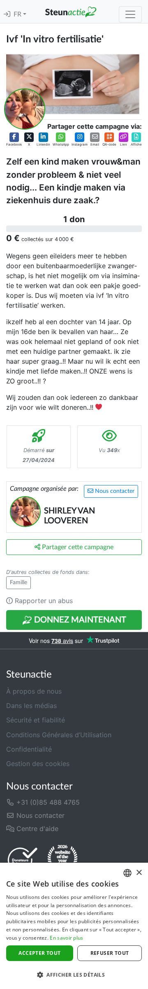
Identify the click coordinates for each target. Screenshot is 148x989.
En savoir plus (66, 937)
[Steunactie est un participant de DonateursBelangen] (22, 859)
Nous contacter (113, 491)
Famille (18, 582)
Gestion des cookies (37, 763)
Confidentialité (29, 749)
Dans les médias (31, 705)
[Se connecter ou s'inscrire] (7, 14)
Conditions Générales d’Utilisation (58, 735)
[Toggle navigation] (130, 14)
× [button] (139, 873)
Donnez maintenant (79, 620)
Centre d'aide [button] (36, 828)
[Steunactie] (71, 11)
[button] (14, 139)
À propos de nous (34, 691)
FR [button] (18, 14)
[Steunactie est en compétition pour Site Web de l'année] (62, 859)
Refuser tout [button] (109, 953)
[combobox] (127, 873)
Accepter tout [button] (39, 953)
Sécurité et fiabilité (35, 720)
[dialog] (74, 926)
